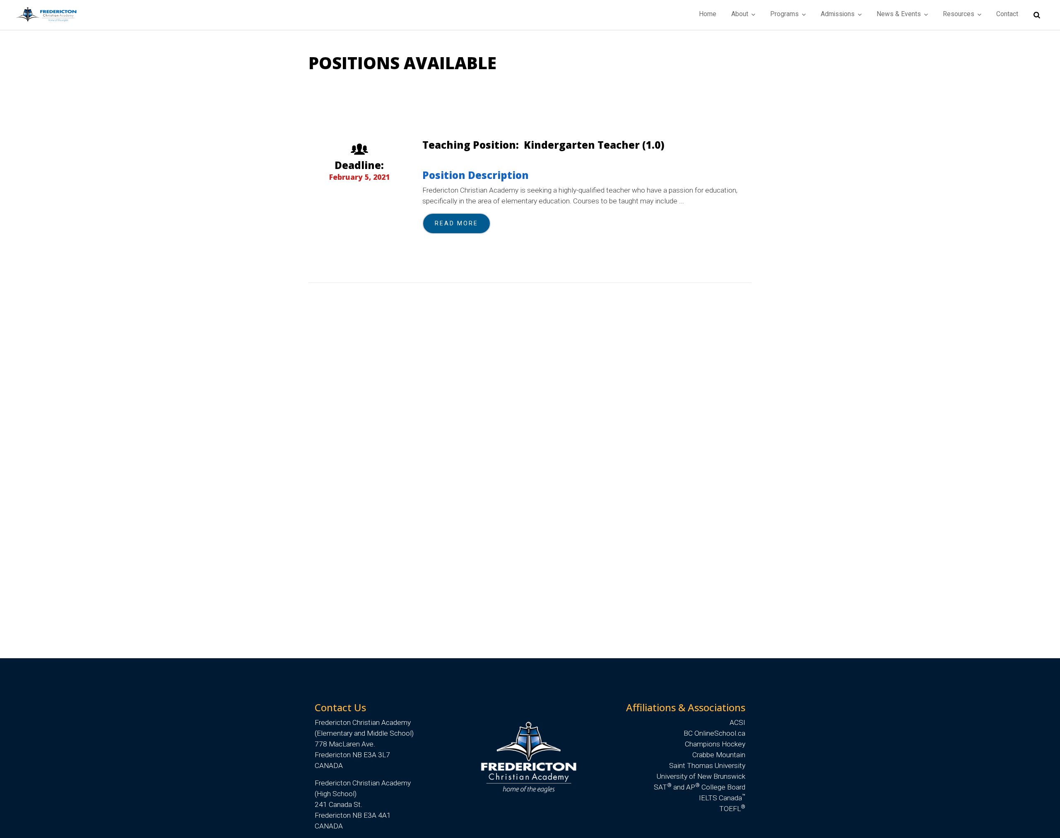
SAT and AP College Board (699, 787)
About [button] (740, 14)
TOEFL (732, 808)
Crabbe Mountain (718, 755)
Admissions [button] (838, 14)
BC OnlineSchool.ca (714, 733)
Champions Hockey (715, 744)
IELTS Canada (722, 798)
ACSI (737, 722)
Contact (1007, 14)
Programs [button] (785, 14)
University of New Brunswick (701, 776)
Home (707, 14)
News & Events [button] (900, 14)
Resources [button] (959, 14)
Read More (456, 223)
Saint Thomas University (707, 765)
